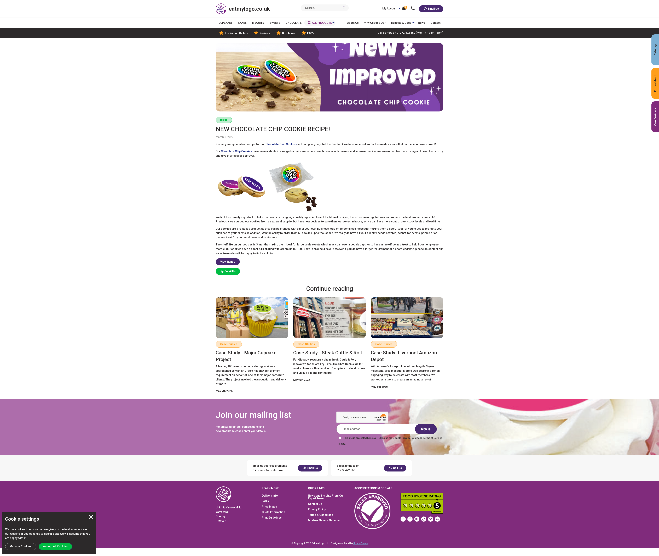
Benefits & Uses (401, 22)
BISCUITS (258, 22)
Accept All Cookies (55, 546)
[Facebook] (410, 519)
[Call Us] (412, 8)
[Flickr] (437, 519)
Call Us (397, 468)
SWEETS (275, 22)
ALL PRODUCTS (322, 22)
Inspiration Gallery (236, 33)
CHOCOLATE (294, 22)
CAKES (242, 22)
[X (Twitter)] (430, 519)
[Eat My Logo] (223, 494)
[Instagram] (416, 519)
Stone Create (360, 543)
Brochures (288, 33)
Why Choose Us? (375, 22)
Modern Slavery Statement (324, 520)
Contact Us (315, 504)
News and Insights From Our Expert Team (326, 497)
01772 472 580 (410, 32)
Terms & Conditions (320, 514)
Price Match (269, 506)
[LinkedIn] (403, 519)
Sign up (426, 429)
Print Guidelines (272, 517)
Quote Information (273, 512)
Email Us (433, 8)
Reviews (264, 33)
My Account (389, 8)
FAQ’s (310, 33)
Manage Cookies (21, 546)
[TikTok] (423, 519)
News (421, 22)
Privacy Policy (317, 509)
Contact (436, 22)
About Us (353, 22)
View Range (227, 261)
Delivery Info (270, 495)
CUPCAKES (225, 22)
